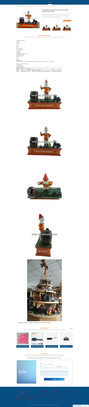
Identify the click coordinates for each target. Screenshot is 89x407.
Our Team (69, 396)
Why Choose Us (70, 395)
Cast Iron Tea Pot (43, 393)
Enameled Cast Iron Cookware (58, 398)
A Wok (45, 322)
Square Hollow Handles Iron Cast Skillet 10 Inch (26, 322)
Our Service (69, 398)
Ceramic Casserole (43, 396)
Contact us (62, 2)
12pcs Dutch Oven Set (56, 393)
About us (70, 2)
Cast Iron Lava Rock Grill (56, 396)
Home (44, 2)
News (56, 2)
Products (50, 2)
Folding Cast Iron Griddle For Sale (57, 395)
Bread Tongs (42, 398)
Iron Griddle (48, 322)
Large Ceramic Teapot (39, 322)
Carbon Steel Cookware (44, 395)
